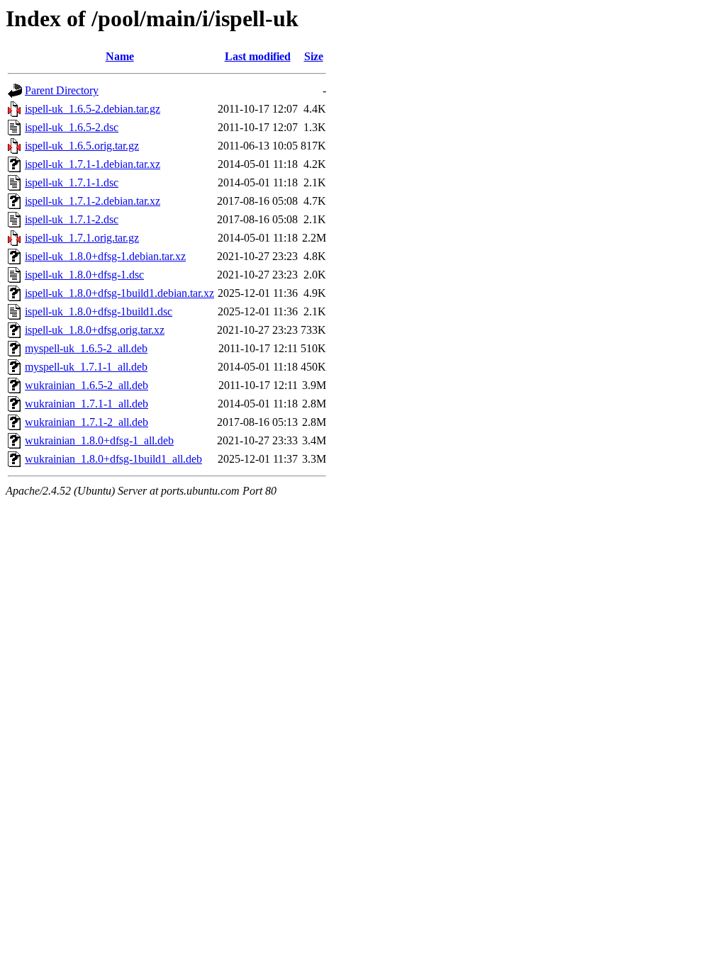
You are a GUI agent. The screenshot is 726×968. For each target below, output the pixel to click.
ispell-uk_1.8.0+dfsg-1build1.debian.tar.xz (119, 293)
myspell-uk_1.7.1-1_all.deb (86, 367)
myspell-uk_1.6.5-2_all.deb (86, 348)
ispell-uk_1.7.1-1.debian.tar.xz (92, 164)
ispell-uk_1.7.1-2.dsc (71, 219)
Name (120, 56)
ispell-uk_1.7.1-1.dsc (71, 182)
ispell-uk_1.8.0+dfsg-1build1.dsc (98, 311)
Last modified (258, 56)
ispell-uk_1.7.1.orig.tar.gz (82, 238)
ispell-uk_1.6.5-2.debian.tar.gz (92, 109)
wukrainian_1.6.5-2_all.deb (86, 385)
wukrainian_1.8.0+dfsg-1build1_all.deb (113, 459)
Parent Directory (62, 90)
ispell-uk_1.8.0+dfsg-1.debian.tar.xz (105, 256)
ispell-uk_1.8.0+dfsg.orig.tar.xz (94, 330)
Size (313, 56)
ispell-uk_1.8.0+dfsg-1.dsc (84, 275)
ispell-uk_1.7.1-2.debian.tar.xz (92, 201)
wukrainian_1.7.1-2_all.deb (86, 422)
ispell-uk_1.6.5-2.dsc (71, 127)
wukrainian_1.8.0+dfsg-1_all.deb (99, 440)
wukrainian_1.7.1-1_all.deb (86, 404)
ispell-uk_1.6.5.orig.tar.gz (82, 146)
